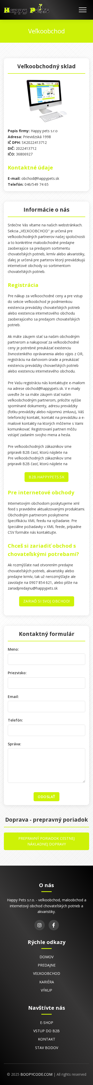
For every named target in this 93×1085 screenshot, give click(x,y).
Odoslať (46, 796)
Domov (46, 956)
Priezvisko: (17, 672)
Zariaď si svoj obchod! (46, 601)
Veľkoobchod (46, 973)
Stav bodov (46, 1047)
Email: (13, 696)
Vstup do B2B (46, 1030)
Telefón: (15, 720)
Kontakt (46, 1039)
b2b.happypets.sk (46, 476)
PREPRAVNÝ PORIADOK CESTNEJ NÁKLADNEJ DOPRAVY (46, 841)
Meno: (13, 649)
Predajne (47, 965)
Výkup (46, 990)
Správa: (14, 743)
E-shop (46, 1022)
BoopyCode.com (36, 1074)
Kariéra (46, 981)
